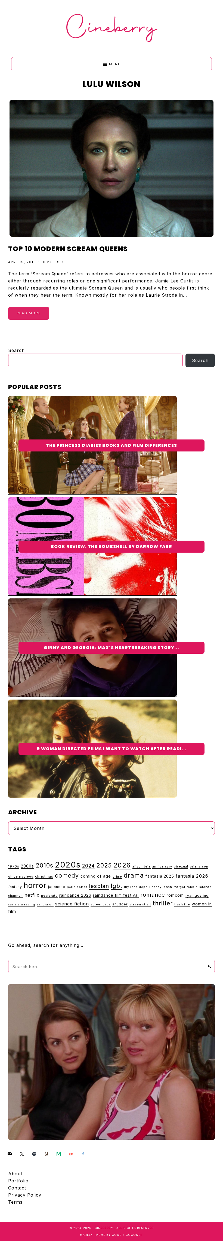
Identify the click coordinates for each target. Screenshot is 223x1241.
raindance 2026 (75, 895)
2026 (122, 865)
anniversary (162, 866)
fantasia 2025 (159, 876)
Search (16, 350)
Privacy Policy (24, 1195)
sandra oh (45, 904)
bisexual (181, 866)
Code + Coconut (127, 1234)
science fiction (72, 903)
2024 (88, 866)
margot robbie (186, 887)
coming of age (95, 876)
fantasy (15, 887)
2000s (27, 866)
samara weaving (21, 904)
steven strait (140, 904)
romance (152, 894)
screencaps (101, 904)
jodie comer (77, 887)
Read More (29, 313)
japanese (56, 887)
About (15, 1173)
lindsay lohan (160, 887)
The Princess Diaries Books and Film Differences (111, 445)
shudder (120, 904)
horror (35, 885)
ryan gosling (197, 895)
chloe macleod (20, 876)
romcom (175, 895)
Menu (115, 64)
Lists (59, 262)
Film (45, 262)
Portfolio (18, 1180)
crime (117, 876)
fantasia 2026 (192, 876)
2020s (67, 864)
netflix (31, 895)
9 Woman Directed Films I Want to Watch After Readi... (112, 749)
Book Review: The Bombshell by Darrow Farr (111, 546)
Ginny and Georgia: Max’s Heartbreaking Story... (111, 647)
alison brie (141, 866)
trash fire (182, 904)
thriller (163, 903)
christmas (44, 876)
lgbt (116, 885)
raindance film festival (116, 895)
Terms (15, 1202)
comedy (67, 875)
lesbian (99, 885)
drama (134, 875)
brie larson (199, 866)
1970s (13, 866)
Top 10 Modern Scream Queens (68, 249)
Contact (17, 1188)
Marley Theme (92, 1234)
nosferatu (49, 895)
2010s (44, 865)
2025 (104, 865)
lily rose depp (136, 887)
